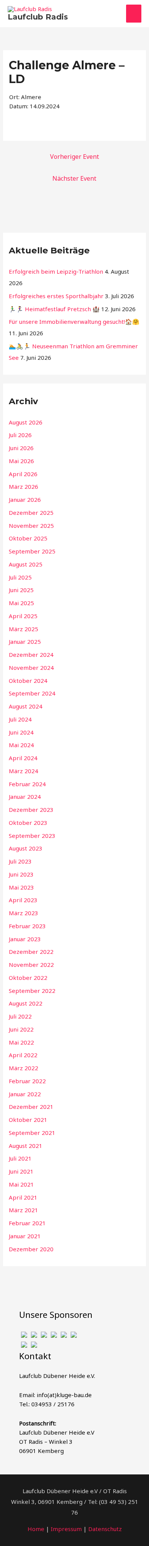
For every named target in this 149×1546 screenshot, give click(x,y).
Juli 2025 (20, 577)
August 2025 (25, 564)
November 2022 (31, 964)
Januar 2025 (25, 641)
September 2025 (32, 551)
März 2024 (23, 771)
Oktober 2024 (28, 680)
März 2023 (23, 913)
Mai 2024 (21, 745)
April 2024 (23, 758)
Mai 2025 (21, 603)
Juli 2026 (20, 435)
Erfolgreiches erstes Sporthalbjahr (56, 296)
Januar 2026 (25, 499)
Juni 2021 (21, 1171)
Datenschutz (105, 1529)
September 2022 (32, 990)
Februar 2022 (27, 1081)
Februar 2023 (27, 926)
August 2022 (25, 1003)
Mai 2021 (21, 1184)
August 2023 (25, 848)
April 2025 (23, 616)
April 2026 (23, 474)
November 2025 (31, 525)
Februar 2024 (27, 784)
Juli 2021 (20, 1158)
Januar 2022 (25, 1094)
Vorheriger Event (74, 156)
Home (36, 1529)
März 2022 (23, 1068)
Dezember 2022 (31, 951)
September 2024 (32, 693)
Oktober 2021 (28, 1119)
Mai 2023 (21, 887)
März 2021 (23, 1210)
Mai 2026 (21, 461)
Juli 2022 (20, 1016)
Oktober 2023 (28, 822)
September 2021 (32, 1132)
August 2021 (25, 1145)
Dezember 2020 (31, 1249)
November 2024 (31, 667)
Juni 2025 (21, 590)
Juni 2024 (21, 732)
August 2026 (25, 422)
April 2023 (23, 900)
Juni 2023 (21, 874)
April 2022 (23, 1055)
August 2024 (25, 706)
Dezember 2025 (31, 512)
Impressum (66, 1529)
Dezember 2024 (31, 654)
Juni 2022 (21, 1029)
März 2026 (23, 486)
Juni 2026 (21, 448)
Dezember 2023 (31, 809)
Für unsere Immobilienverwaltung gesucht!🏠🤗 (74, 321)
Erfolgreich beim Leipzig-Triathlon (56, 271)
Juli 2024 (20, 719)
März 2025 (23, 629)
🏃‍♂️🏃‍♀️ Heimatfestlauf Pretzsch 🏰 (54, 309)
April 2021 (23, 1197)
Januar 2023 (25, 939)
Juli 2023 (20, 861)
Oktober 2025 (28, 538)
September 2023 (32, 835)
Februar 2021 (27, 1223)
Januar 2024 (25, 796)
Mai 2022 (21, 1042)
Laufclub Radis (38, 16)
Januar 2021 (25, 1236)
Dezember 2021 (31, 1106)
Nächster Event (74, 178)
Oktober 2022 (28, 977)
